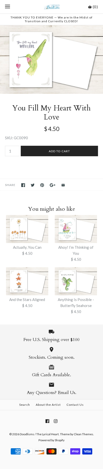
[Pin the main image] (42, 185)
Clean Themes (83, 434)
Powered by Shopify (51, 440)
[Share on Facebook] (23, 185)
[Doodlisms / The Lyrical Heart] (51, 6)
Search (24, 404)
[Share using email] (63, 185)
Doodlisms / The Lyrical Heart (39, 434)
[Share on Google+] (53, 185)
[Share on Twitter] (32, 185)
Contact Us (75, 404)
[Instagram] (56, 421)
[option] (51, 59)
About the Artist (48, 404)
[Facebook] (47, 421)
